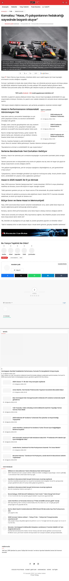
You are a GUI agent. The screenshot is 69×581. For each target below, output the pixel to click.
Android (25, 93)
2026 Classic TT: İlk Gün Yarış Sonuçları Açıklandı (29, 382)
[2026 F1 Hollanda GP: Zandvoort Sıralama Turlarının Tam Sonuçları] (45, 135)
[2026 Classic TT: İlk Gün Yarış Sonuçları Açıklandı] (7, 382)
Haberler (14, 7)
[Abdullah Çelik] (7, 267)
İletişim (54, 569)
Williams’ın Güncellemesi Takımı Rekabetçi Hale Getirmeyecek (29, 471)
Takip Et (18, 270)
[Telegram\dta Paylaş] (48, 275)
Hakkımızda (42, 569)
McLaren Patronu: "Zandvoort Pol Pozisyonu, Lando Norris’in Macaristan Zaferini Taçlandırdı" (39, 456)
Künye (49, 569)
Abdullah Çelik (9, 24)
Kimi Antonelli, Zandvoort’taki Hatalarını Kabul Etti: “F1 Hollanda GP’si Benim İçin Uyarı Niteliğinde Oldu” (39, 438)
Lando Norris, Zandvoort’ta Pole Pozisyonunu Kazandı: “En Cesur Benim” (36, 447)
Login (64, 303)
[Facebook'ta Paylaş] (7, 275)
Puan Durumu (35, 7)
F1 (5, 77)
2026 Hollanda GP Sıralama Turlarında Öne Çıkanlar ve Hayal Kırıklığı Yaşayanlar (57, 117)
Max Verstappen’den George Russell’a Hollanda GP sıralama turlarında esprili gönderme (39, 399)
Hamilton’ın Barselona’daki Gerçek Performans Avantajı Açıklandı (30, 479)
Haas (21, 257)
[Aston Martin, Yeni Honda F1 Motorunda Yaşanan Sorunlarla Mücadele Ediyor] (7, 390)
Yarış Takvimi (24, 7)
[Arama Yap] (63, 2)
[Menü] (2, 2)
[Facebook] (30, 564)
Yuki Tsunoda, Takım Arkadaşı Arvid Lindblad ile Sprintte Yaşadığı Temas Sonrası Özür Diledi (37, 408)
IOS (30, 93)
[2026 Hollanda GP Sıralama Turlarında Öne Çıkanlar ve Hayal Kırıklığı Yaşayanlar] (45, 115)
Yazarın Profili (62, 264)
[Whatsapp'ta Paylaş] (34, 275)
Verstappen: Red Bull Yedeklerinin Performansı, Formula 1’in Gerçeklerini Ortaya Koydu (30, 371)
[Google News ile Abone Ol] (44, 73)
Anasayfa (5, 7)
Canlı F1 (46, 7)
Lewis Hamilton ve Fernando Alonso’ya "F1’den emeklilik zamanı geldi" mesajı (33, 501)
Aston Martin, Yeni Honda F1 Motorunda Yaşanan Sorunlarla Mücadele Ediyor (38, 390)
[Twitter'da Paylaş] (21, 275)
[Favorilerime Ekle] (20, 73)
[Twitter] (34, 564)
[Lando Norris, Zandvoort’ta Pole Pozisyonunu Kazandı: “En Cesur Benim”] (7, 448)
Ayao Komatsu (14, 257)
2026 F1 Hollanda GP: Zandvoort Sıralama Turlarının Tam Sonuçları (57, 137)
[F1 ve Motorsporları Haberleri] (34, 2)
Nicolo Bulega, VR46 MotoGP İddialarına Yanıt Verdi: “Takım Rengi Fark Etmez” (34, 494)
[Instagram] (38, 564)
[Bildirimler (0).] (66, 2)
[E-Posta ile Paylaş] (61, 275)
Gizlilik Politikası (18, 569)
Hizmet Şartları (31, 569)
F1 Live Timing (34, 575)
